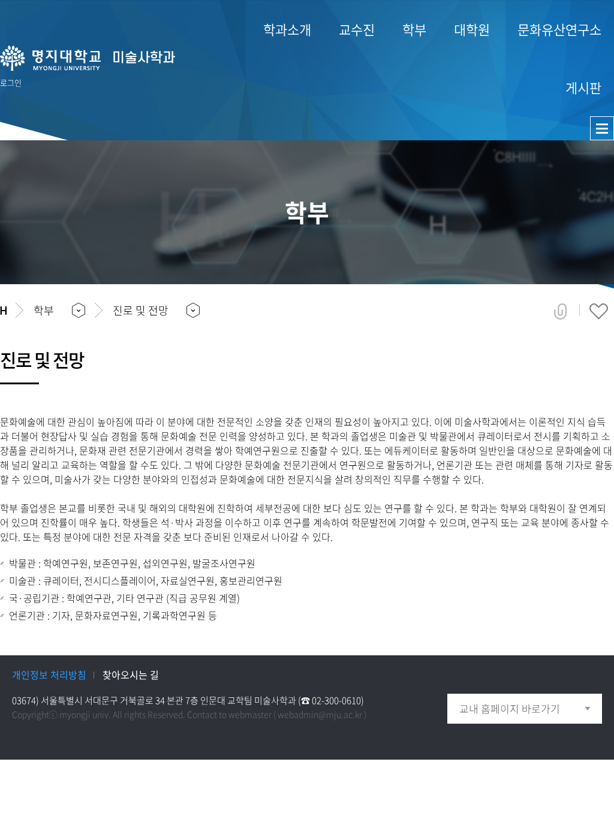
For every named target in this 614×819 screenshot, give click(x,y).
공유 (560, 311)
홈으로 (3, 310)
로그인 (11, 82)
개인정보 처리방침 (49, 674)
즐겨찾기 (598, 311)
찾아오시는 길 (131, 674)
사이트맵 (602, 128)
